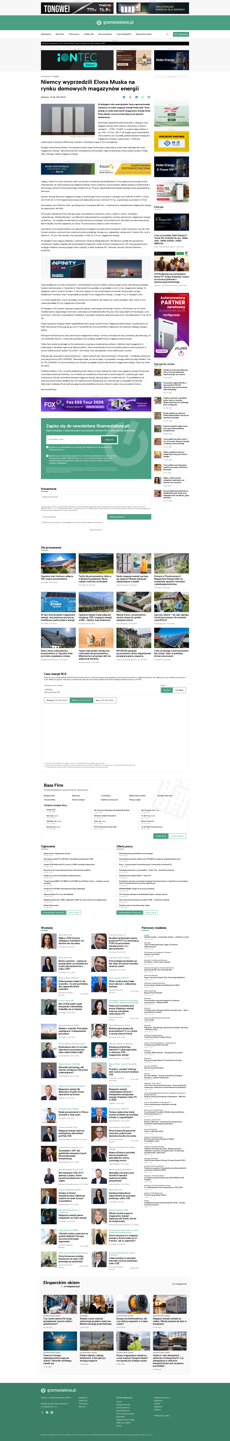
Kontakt (157, 1404)
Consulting (105, 795)
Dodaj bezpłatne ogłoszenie (53, 912)
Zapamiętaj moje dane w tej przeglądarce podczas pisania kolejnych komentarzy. (73, 522)
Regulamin (71, 507)
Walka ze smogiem (123, 1423)
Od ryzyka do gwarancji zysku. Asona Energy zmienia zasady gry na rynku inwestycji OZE (73, 43)
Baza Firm (60, 34)
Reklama (157, 1410)
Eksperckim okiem (144, 34)
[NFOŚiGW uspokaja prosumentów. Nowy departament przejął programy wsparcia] (133, 638)
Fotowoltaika (49, 800)
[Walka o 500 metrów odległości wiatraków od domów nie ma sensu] (157, 482)
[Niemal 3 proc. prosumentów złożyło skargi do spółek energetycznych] (133, 602)
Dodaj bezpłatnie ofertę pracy (129, 912)
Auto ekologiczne (123, 1410)
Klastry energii (78, 800)
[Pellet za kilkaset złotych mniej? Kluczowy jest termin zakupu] (157, 456)
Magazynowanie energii (125, 1420)
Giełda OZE (89, 34)
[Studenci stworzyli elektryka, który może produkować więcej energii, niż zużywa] (157, 374)
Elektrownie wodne (137, 795)
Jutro (105, 700)
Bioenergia (120, 1417)
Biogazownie (49, 795)
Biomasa (76, 795)
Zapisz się (109, 440)
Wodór (119, 1426)
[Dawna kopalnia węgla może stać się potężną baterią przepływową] (157, 430)
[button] (167, 34)
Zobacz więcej (177, 836)
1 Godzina (179, 690)
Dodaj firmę (161, 836)
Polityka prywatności (161, 1398)
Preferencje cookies (161, 1416)
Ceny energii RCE (124, 34)
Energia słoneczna (123, 1404)
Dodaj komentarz (117, 517)
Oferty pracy (74, 34)
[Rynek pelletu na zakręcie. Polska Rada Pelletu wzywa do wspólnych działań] (157, 417)
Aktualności (46, 34)
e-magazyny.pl (72, 1286)
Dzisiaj (81, 700)
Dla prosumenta (105, 34)
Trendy (56, 76)
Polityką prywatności (107, 507)
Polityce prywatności (64, 472)
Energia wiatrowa (165, 795)
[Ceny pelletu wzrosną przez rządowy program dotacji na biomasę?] (157, 469)
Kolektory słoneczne (109, 800)
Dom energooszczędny (125, 1414)
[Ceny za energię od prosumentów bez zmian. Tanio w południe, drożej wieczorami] (171, 638)
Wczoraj (57, 700)
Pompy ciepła (135, 800)
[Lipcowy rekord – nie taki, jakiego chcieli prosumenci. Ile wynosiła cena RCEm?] (171, 602)
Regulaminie (50, 472)
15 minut (166, 690)
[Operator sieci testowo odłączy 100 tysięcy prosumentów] (58, 563)
